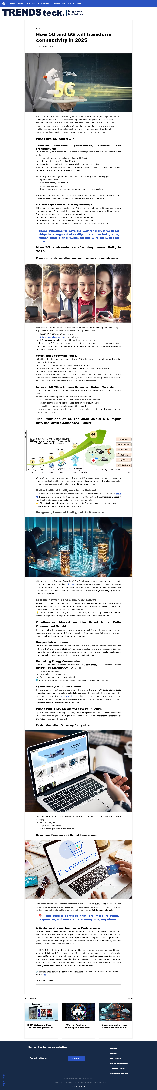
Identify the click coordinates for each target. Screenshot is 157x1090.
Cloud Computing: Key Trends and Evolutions (114, 1026)
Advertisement (119, 1073)
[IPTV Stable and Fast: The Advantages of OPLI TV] (41, 1012)
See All (130, 998)
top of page (4, 1080)
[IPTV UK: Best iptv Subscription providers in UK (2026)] (78, 1012)
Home (113, 1048)
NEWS (51, 980)
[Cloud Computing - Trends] (115, 1012)
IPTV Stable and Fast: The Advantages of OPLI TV (41, 1026)
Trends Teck (117, 1068)
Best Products (119, 1063)
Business (115, 1058)
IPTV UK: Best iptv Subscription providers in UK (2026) (77, 1026)
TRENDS (21, 12)
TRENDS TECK (41, 980)
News (113, 1053)
